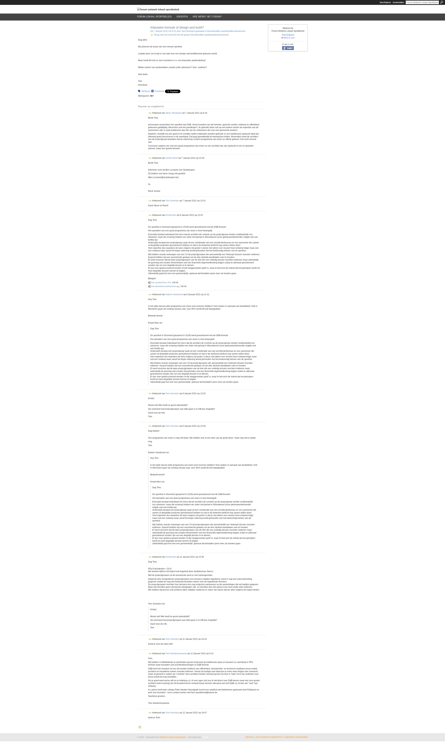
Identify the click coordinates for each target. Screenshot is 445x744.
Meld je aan (289, 38)
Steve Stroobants (174, 113)
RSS (139, 727)
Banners (250, 737)
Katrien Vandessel (174, 294)
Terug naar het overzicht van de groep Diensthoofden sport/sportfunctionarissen (191, 35)
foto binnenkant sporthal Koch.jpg (165, 286)
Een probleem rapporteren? (269, 737)
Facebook (159, 91)
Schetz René (172, 158)
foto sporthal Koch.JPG (161, 282)
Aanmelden (398, 2)
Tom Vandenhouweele (176, 653)
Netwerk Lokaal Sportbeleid (173, 737)
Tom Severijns (188, 31)
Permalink (150, 113)
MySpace (145, 91)
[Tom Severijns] (142, 35)
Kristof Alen (171, 215)
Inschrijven (385, 2)
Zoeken (441, 2)
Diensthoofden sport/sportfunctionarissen (226, 31)
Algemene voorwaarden (296, 737)
